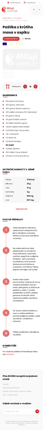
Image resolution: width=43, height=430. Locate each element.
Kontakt (6, 384)
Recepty (18, 18)
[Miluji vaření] (9, 9)
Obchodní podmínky (11, 388)
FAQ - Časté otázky (10, 395)
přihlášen (10, 354)
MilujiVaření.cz (8, 18)
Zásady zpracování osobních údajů (17, 391)
